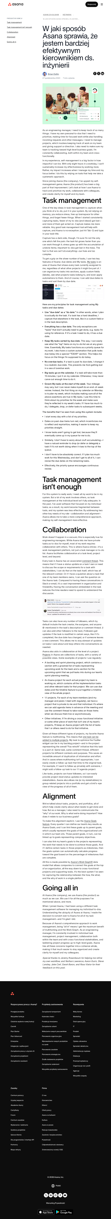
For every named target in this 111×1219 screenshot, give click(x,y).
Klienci (44, 1105)
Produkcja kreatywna (50, 1021)
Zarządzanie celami (49, 1026)
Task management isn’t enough (19, 27)
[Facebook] (60, 1195)
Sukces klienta (16, 1135)
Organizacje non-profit (81, 1066)
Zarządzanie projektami (19, 1056)
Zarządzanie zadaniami (50, 1064)
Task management (14, 22)
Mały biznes (77, 1011)
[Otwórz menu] (102, 4)
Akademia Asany (17, 1105)
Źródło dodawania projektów (52, 1059)
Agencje (76, 1071)
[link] (51, 15)
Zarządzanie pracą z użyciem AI (22, 1051)
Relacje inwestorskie (49, 1130)
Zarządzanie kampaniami (51, 1011)
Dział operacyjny (79, 1021)
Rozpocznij (92, 4)
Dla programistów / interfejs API (22, 1140)
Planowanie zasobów (50, 1049)
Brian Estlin (53, 74)
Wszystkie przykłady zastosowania (55, 1069)
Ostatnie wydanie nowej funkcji (22, 1021)
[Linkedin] (51, 1195)
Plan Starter (15, 1031)
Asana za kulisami (48, 1115)
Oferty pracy (46, 1110)
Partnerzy (14, 1144)
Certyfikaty (15, 1110)
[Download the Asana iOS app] (46, 1212)
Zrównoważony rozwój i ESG (52, 1149)
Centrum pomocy (17, 1095)
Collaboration (12, 32)
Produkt (76, 1031)
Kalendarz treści (48, 1016)
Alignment (11, 37)
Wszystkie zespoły (80, 1076)
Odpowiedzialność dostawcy (52, 1144)
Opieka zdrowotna (80, 1041)
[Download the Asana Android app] (64, 1212)
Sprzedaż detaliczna (80, 1046)
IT (73, 1026)
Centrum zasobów (17, 1120)
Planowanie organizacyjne (52, 1036)
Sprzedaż (76, 1036)
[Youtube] (65, 1195)
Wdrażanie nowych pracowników (54, 1031)
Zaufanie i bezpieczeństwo (52, 1135)
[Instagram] (55, 1195)
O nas (44, 1095)
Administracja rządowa (81, 1051)
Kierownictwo (47, 1100)
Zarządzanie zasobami (19, 1061)
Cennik (13, 1026)
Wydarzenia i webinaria (19, 1125)
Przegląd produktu (17, 1011)
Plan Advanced (16, 1036)
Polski (58, 1186)
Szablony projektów (18, 1130)
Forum (13, 1115)
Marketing (77, 1016)
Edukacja (76, 1056)
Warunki (49, 1203)
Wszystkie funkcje (17, 1016)
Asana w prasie (47, 1125)
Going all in (11, 42)
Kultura (44, 1120)
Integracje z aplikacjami (19, 1046)
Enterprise (14, 1041)
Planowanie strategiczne (51, 1054)
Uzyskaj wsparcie (17, 1100)
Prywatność (46, 1140)
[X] (46, 1195)
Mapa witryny (16, 1149)
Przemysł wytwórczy (80, 1061)
